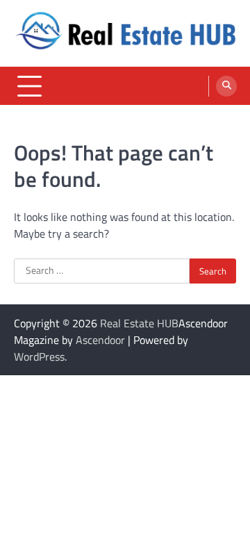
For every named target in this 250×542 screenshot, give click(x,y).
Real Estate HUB (139, 323)
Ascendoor (100, 339)
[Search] (226, 86)
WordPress (39, 356)
